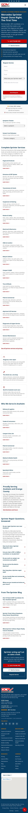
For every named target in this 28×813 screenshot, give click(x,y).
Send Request (14, 92)
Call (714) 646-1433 (15, 41)
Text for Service (15, 45)
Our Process (18, 759)
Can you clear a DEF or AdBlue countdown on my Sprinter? (14, 553)
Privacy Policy (5, 808)
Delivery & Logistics (20, 731)
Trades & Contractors (20, 733)
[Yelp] (14, 1)
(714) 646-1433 (5, 706)
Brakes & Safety (5, 742)
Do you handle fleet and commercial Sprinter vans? (14, 577)
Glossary (3, 766)
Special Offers (4, 759)
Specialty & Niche (19, 745)
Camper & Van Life (19, 736)
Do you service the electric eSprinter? (14, 565)
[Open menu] (25, 5)
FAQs (2, 768)
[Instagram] (18, 1)
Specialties (18, 763)
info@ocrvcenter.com (6, 707)
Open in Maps (6, 775)
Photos (17, 766)
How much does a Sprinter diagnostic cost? (14, 547)
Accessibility (23, 808)
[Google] (11, 1)
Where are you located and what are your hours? (14, 583)
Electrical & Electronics (7, 745)
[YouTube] (9, 1)
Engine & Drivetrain (6, 731)
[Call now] (25, 810)
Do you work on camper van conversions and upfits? (14, 559)
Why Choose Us (19, 761)
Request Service (14, 674)
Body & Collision (5, 750)
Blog (2, 763)
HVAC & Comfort (5, 747)
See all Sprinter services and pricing (11, 348)
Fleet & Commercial (20, 738)
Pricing (3, 756)
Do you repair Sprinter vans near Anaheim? (14, 527)
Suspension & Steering (7, 740)
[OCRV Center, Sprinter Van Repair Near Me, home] (5, 5)
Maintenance (4, 761)
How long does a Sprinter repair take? (14, 571)
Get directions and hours (10, 510)
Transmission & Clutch (6, 738)
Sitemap (11, 810)
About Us (17, 756)
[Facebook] (16, 1)
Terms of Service (14, 808)
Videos (17, 768)
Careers (17, 810)
